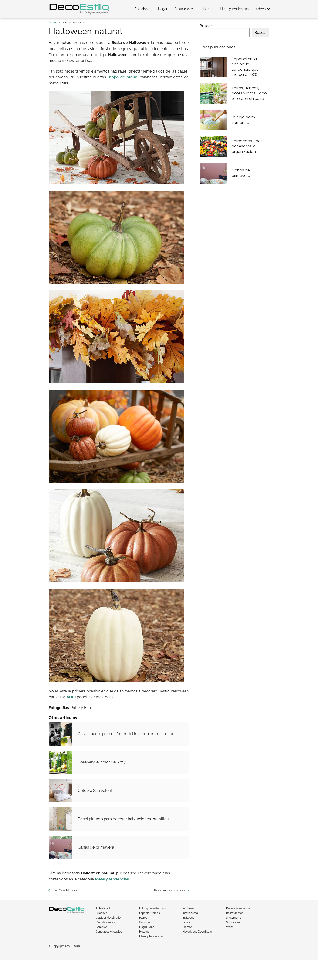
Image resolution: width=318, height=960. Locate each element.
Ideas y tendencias (234, 9)
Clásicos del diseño (108, 917)
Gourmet (145, 922)
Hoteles (207, 9)
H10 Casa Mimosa (64, 890)
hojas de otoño (123, 77)
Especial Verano (149, 913)
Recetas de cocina (238, 908)
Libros (186, 922)
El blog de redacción (152, 908)
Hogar (162, 9)
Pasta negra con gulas (169, 890)
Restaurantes (184, 9)
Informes (188, 908)
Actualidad (103, 908)
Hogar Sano (146, 927)
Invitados (188, 917)
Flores (143, 917)
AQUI (71, 697)
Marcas (187, 927)
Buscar (206, 26)
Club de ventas (105, 922)
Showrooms (233, 917)
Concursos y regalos (109, 931)
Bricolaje (101, 913)
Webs (229, 927)
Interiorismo (190, 913)
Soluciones (143, 9)
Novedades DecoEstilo (197, 931)
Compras (101, 927)
